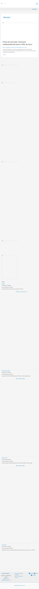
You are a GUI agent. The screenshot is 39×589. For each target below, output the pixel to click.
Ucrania (25, 47)
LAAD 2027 (4, 544)
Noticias (4, 47)
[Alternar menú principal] (37, 4)
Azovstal (16, 47)
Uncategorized (8, 47)
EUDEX (3, 283)
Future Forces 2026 (6, 370)
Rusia (23, 47)
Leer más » (4, 54)
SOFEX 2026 (4, 457)
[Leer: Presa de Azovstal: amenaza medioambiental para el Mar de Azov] (19, 30)
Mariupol (20, 47)
